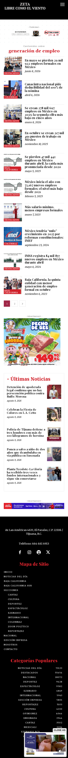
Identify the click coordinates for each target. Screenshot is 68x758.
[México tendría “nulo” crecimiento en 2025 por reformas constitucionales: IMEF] (13, 236)
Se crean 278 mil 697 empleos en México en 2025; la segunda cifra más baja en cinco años (44, 113)
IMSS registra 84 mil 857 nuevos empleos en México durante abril (44, 259)
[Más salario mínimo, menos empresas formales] (13, 212)
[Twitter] (48, 552)
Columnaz (11, 97)
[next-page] (22, 303)
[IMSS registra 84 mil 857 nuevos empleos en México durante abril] (13, 261)
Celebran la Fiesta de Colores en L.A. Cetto (21, 411)
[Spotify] (38, 552)
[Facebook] (20, 552)
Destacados (12, 73)
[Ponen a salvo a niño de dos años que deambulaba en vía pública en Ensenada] (54, 454)
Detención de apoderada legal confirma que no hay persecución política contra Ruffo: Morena (25, 391)
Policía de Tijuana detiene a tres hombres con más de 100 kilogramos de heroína (26, 432)
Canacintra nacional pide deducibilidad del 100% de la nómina (44, 87)
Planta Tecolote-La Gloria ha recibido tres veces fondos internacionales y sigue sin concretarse (24, 473)
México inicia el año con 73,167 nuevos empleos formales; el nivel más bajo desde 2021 (44, 187)
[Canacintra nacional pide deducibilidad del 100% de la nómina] (13, 89)
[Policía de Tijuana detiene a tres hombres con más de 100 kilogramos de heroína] (54, 434)
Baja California (11, 169)
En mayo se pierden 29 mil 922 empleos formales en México (44, 63)
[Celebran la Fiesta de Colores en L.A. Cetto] (54, 414)
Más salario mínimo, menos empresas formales (44, 208)
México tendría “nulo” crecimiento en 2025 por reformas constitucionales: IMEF (44, 236)
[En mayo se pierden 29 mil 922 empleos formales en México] (13, 66)
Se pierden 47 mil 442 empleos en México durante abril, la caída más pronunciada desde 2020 (44, 162)
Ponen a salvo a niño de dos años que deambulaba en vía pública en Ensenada (26, 452)
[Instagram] (29, 552)
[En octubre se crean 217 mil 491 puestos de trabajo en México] (13, 138)
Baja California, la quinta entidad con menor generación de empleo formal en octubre (42, 285)
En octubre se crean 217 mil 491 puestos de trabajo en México (44, 136)
